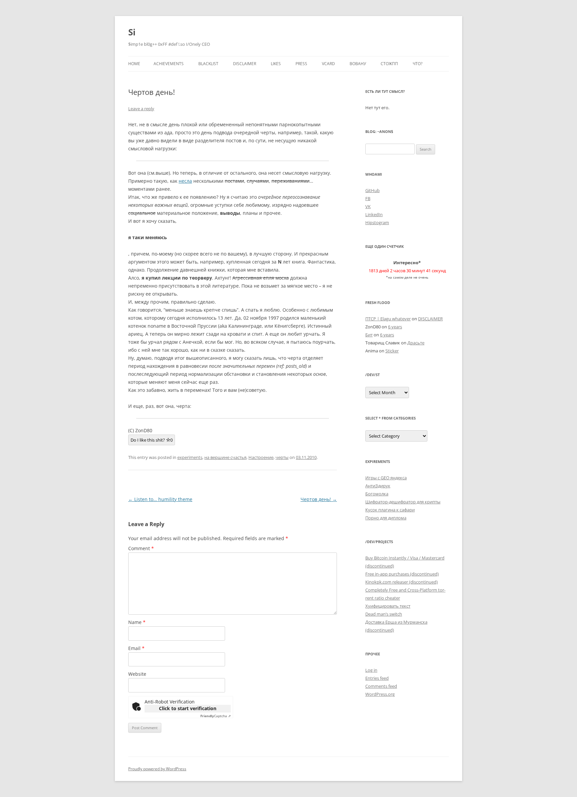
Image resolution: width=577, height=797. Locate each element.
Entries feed (377, 678)
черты (281, 457)
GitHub (372, 190)
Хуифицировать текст (387, 606)
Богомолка (376, 494)
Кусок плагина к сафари (390, 510)
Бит (369, 335)
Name (137, 622)
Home (134, 63)
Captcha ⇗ (215, 715)
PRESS (301, 63)
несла (185, 181)
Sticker (392, 351)
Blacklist (208, 63)
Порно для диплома (385, 518)
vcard (328, 63)
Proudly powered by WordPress (157, 769)
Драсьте (415, 343)
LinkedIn (374, 214)
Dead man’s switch (383, 614)
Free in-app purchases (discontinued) (402, 574)
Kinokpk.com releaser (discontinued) (401, 582)
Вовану (358, 63)
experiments (189, 457)
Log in (371, 670)
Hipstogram (377, 222)
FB (367, 198)
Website (137, 674)
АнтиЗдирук (377, 486)
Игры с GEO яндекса (386, 478)
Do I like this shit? (152, 440)
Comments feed (381, 686)
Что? (417, 63)
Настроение (260, 457)
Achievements (169, 63)
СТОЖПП (389, 63)
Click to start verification (187, 708)
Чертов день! (319, 499)
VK (368, 206)
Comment (141, 548)
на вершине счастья (225, 457)
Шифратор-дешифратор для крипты (402, 502)
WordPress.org (380, 694)
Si (132, 32)
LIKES (276, 63)
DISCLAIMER (244, 63)
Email (136, 648)
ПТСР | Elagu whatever (388, 319)
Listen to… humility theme (160, 499)
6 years (395, 327)
